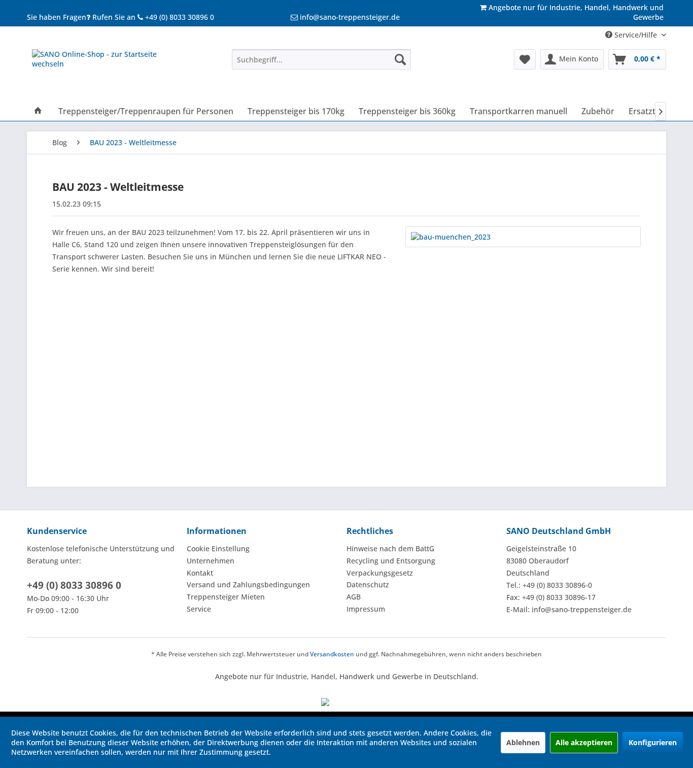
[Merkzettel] (525, 59)
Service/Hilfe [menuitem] (635, 35)
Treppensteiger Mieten (226, 597)
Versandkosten (332, 654)
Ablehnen (523, 742)
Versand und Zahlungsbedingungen (248, 584)
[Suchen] (400, 59)
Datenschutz (367, 584)
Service (199, 609)
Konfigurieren (653, 742)
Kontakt (200, 573)
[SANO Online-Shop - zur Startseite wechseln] (108, 72)
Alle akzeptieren (584, 742)
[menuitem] (321, 59)
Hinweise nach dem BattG (390, 548)
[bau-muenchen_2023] (523, 236)
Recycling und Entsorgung (390, 560)
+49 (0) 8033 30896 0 (74, 585)
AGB (353, 597)
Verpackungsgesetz (379, 573)
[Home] (38, 111)
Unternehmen (210, 560)
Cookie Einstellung (218, 548)
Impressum (365, 609)
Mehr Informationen (307, 752)
